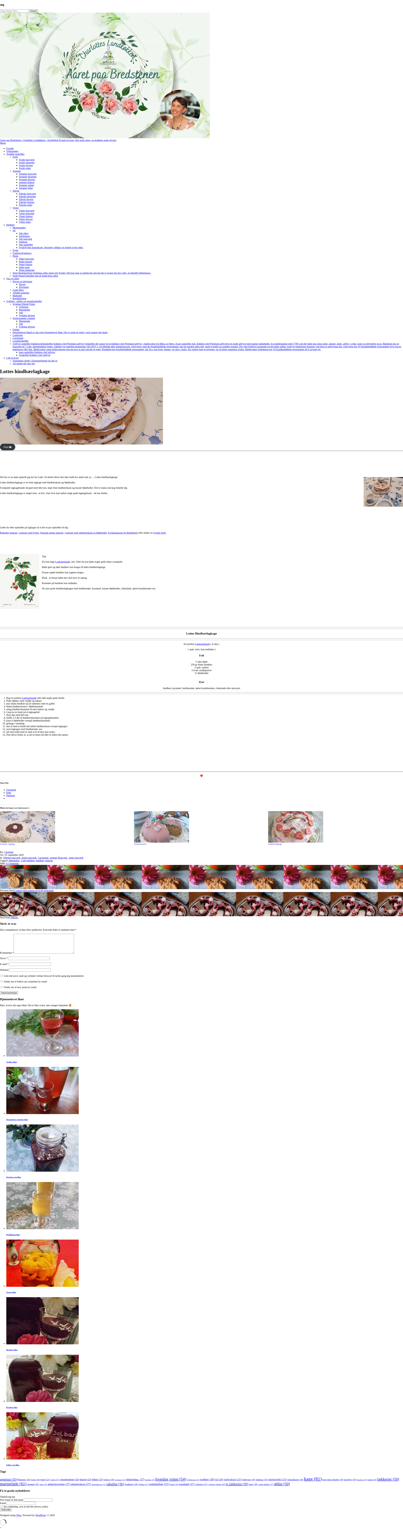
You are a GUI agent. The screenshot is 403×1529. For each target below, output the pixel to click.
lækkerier (388, 1479)
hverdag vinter (170, 1479)
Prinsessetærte (140, 844)
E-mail (4, 964)
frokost (108, 1480)
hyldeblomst (193, 1480)
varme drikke (265, 1484)
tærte (253, 1484)
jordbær (207, 1479)
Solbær (143, 1484)
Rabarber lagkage (8, 532)
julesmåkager (295, 1479)
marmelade (13, 1483)
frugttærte (120, 1480)
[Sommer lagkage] (65, 827)
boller (35, 1480)
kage (313, 1478)
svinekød (186, 1484)
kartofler (350, 1480)
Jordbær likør (11, 1062)
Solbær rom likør (12, 1465)
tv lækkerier (237, 1484)
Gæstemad (43, 857)
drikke (97, 1479)
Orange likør (11, 1292)
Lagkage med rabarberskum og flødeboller (86, 532)
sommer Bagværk (58, 857)
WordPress (40, 1515)
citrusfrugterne (69, 1479)
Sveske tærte (159, 532)
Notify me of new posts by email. (20, 987)
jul (219, 1479)
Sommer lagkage (7, 844)
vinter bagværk (75, 857)
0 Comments (12, 863)
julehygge (248, 1480)
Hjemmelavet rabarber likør (17, 1120)
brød (45, 1479)
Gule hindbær (28, 860)
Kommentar (7, 952)
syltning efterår (216, 1484)
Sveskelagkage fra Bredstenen (123, 532)
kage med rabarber (332, 1480)
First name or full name (11, 1499)
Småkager (131, 1484)
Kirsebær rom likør (13, 1177)
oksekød (33, 1484)
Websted (4, 970)
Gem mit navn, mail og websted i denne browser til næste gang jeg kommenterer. (44, 976)
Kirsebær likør (11, 1407)
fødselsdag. (14, 860)
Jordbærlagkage (275, 844)
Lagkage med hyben (29, 532)
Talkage (14, 917)
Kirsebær (362, 1480)
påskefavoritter (59, 1484)
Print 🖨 (7, 447)
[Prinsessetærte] (199, 827)
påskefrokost (81, 1484)
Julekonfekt (277, 1479)
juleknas (261, 1480)
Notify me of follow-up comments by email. (25, 981)
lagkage (49, 860)
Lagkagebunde (62, 561)
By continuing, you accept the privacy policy (25, 1506)
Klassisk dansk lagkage (51, 532)
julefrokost (232, 1479)
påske (43, 1484)
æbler (282, 1484)
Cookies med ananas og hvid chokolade (34, 890)
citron (54, 1480)
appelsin (8, 1479)
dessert (85, 1479)
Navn (3, 958)
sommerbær (159, 1484)
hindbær (40, 860)
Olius (18, 1515)
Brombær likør (12, 1350)
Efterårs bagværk (11, 857)
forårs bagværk (29, 857)
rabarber (115, 1484)
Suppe (174, 1484)
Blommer (23, 1479)
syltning (201, 1484)
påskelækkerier (98, 1484)
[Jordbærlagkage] (333, 827)
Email (3, 1503)
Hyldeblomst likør (13, 1235)
